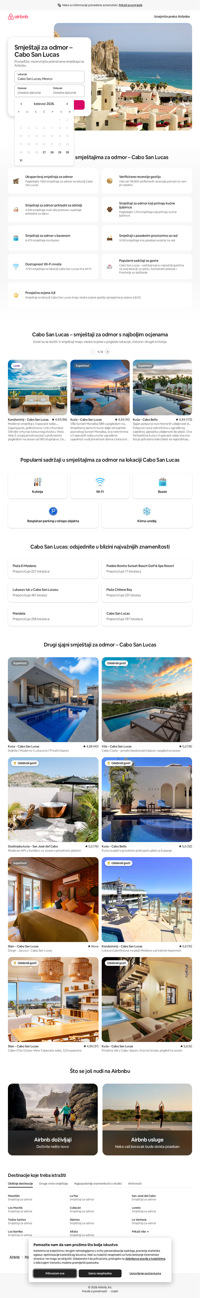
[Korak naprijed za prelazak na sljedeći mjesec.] (67, 104)
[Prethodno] (93, 352)
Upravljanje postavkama (145, 1273)
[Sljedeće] (107, 352)
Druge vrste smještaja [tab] (53, 1183)
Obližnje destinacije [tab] (20, 1183)
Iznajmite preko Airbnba (172, 16)
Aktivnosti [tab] (135, 1183)
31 (21, 160)
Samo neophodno (100, 1273)
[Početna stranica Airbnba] (18, 16)
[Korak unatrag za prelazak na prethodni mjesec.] (21, 104)
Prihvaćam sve (54, 1273)
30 (67, 152)
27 (44, 152)
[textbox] (32, 92)
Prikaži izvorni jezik (131, 5)
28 (52, 152)
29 (59, 152)
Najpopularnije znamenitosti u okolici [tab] (98, 1183)
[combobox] (49, 78)
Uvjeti (114, 1291)
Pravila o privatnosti (94, 1291)
